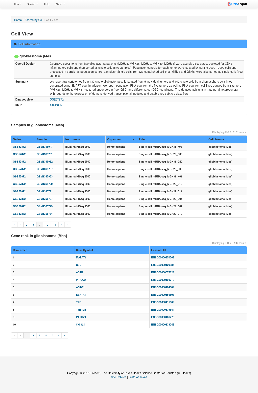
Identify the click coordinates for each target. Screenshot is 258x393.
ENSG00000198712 (162, 280)
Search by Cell (34, 20)
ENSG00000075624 (162, 272)
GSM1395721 (45, 191)
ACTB (79, 272)
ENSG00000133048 (162, 324)
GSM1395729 (45, 206)
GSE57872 (57, 99)
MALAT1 (81, 257)
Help (46, 4)
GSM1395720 (45, 184)
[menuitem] (17, 4)
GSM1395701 (45, 154)
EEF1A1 (81, 295)
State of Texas (138, 377)
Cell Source (216, 139)
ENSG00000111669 (162, 302)
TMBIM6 (81, 309)
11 (54, 224)
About (59, 4)
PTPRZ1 (81, 317)
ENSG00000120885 (162, 265)
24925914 (56, 105)
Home (17, 4)
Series (17, 139)
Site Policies (118, 377)
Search (31, 4)
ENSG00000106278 (162, 317)
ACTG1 (80, 287)
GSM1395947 (45, 146)
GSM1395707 (45, 169)
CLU (78, 265)
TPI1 (79, 302)
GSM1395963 (45, 176)
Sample (42, 139)
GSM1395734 (45, 214)
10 (46, 224)
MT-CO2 (81, 280)
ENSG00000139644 (162, 309)
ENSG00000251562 (162, 257)
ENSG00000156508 (162, 295)
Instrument (72, 139)
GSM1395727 (45, 199)
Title (142, 139)
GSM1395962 (45, 161)
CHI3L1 (80, 324)
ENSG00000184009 (162, 287)
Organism (114, 139)
